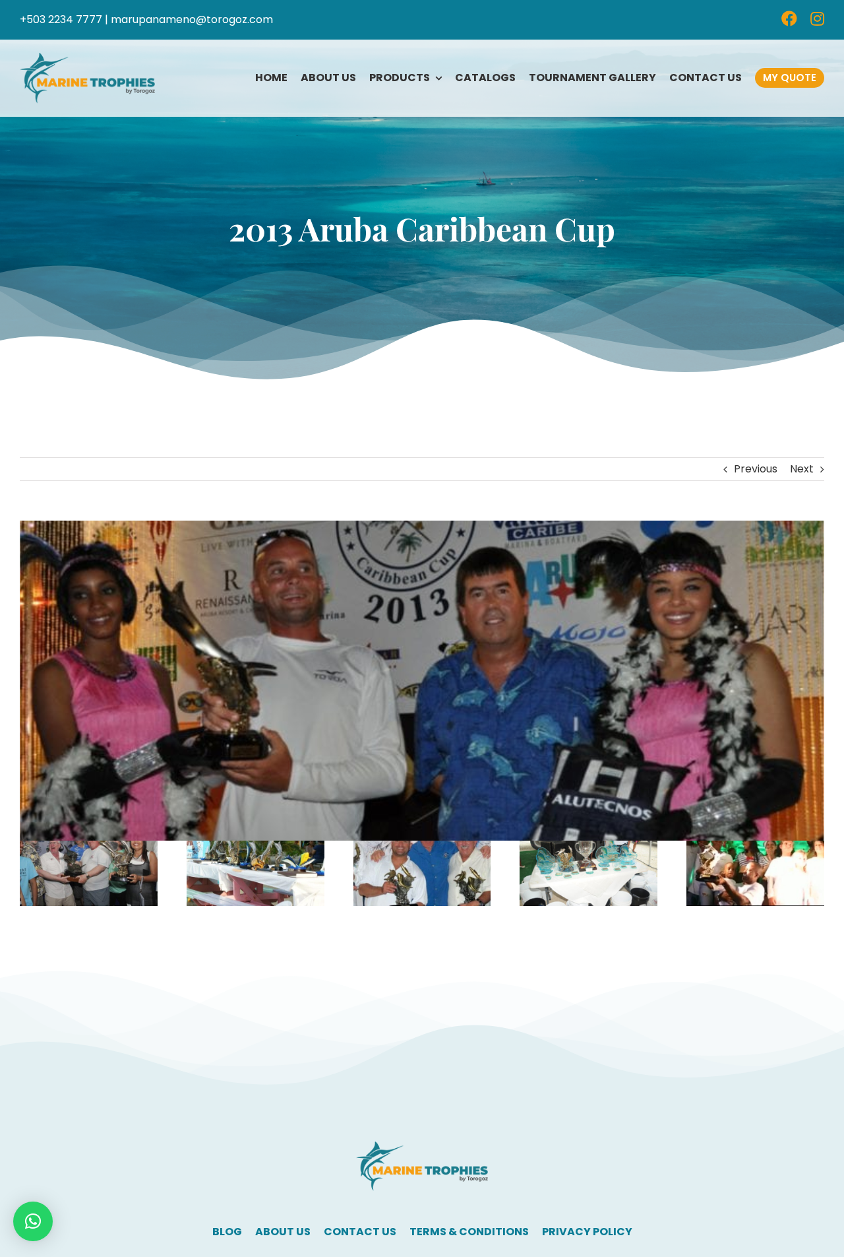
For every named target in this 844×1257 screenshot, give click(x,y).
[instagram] (817, 18)
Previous (755, 468)
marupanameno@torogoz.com (192, 19)
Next (802, 468)
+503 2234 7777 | (64, 19)
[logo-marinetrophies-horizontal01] (87, 57)
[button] (33, 1221)
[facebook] (789, 18)
